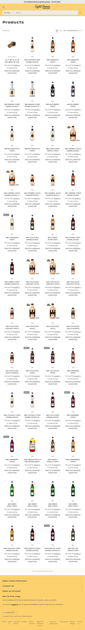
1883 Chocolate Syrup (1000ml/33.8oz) (32, 373)
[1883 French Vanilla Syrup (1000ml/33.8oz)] (52, 444)
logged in (14, 604)
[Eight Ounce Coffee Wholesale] (42, 7)
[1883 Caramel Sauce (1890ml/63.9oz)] (73, 133)
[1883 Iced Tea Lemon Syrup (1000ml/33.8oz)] (73, 533)
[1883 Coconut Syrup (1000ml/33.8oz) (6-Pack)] (32, 400)
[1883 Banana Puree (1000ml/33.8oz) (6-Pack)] (32, 89)
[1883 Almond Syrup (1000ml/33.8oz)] (32, 44)
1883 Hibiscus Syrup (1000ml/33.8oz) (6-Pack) (53, 550)
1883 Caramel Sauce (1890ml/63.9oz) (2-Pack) (12, 195)
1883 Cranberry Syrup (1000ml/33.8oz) (73, 417)
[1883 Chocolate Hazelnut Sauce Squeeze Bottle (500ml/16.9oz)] (73, 266)
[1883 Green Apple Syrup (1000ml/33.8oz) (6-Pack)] (32, 488)
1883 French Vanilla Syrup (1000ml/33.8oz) (52, 462)
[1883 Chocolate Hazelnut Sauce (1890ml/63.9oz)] (32, 266)
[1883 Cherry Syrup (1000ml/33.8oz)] (73, 222)
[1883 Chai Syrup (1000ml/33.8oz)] (32, 222)
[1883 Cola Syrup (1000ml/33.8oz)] (52, 400)
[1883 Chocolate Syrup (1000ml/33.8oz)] (32, 355)
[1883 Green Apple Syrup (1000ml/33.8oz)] (12, 488)
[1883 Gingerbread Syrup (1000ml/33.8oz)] (73, 444)
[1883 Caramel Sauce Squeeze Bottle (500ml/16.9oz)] (32, 178)
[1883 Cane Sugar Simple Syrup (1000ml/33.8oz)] (52, 133)
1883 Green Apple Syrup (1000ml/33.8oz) (12, 506)
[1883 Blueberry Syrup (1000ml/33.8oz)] (73, 89)
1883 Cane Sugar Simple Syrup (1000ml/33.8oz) (52, 151)
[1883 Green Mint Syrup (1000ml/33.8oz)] (52, 488)
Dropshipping (64, 622)
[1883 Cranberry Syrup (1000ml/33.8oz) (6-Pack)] (12, 444)
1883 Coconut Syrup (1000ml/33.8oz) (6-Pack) (32, 417)
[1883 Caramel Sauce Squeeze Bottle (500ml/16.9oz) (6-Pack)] (52, 178)
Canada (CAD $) (10, 612)
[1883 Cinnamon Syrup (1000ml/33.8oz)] (73, 355)
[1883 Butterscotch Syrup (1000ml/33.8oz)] (12, 133)
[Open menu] (3, 7)
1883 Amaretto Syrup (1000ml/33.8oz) (52, 62)
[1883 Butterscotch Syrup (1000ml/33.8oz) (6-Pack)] (32, 133)
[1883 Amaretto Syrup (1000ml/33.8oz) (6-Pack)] (73, 44)
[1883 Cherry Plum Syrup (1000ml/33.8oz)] (52, 222)
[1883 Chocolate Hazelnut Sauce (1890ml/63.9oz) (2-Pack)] (52, 266)
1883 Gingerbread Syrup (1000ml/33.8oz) (73, 462)
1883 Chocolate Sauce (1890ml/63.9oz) (32, 328)
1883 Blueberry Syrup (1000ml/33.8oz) (73, 106)
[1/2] (12, 44)
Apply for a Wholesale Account (40, 624)
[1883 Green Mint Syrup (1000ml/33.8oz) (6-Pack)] (73, 488)
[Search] (80, 12)
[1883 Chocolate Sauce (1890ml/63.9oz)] (32, 311)
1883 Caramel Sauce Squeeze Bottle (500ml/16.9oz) (32, 195)
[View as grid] (57, 30)
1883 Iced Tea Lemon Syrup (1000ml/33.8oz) (73, 550)
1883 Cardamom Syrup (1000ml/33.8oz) (12, 240)
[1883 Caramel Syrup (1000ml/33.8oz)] (73, 178)
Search (4, 622)
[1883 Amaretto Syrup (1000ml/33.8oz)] (52, 44)
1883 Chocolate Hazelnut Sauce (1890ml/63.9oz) (32, 284)
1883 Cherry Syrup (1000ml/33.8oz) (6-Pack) (11, 284)
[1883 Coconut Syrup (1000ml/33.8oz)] (12, 400)
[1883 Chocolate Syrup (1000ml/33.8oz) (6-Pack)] (52, 355)
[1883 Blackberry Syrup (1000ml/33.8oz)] (52, 89)
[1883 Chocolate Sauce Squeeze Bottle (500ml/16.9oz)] (73, 311)
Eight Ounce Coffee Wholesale (23, 616)
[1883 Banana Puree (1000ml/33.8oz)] (12, 89)
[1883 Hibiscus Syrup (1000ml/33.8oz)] (32, 533)
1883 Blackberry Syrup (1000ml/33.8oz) (52, 106)
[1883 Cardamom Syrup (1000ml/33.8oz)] (12, 222)
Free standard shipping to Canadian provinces (37, 2)
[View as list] (60, 30)
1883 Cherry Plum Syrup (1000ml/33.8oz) (52, 240)
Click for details (56, 1)
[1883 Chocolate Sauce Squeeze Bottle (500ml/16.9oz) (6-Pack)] (12, 355)
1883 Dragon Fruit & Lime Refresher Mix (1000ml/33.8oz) (32, 462)
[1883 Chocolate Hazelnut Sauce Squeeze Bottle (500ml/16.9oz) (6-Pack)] (12, 311)
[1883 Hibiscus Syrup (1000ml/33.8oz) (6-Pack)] (52, 533)
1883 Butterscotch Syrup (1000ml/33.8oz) (12, 151)
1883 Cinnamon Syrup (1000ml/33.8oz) (73, 373)
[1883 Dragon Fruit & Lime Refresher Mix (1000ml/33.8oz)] (32, 444)
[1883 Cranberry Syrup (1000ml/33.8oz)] (73, 400)
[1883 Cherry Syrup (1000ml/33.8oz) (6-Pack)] (12, 266)
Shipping (24, 622)
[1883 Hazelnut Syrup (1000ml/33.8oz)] (12, 533)
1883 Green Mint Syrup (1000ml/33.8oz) (52, 506)
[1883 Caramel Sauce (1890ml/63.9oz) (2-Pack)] (12, 178)
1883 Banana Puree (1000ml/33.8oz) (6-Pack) (32, 106)
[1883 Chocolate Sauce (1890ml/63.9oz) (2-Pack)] (52, 311)
